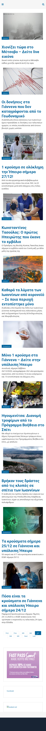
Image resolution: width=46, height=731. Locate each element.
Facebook (10, 691)
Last (34, 636)
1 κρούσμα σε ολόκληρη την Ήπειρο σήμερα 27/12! (22, 172)
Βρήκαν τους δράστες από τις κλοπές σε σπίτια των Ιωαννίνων (21, 485)
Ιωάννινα (5, 38)
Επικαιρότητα (6, 158)
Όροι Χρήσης (23, 725)
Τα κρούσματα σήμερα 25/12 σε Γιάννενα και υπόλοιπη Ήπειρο (21, 546)
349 (18, 636)
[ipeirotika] (10, 4)
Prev (15, 633)
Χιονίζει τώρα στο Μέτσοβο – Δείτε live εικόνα (20, 52)
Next (26, 636)
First (7, 633)
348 (10, 636)
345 (23, 633)
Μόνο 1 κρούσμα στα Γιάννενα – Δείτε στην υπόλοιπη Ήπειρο (21, 360)
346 (30, 633)
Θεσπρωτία (6, 407)
